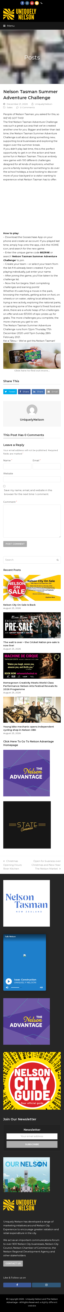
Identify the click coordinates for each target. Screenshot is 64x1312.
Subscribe (32, 1144)
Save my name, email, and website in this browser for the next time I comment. (28, 492)
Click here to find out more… (32, 370)
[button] (9, 25)
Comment (10, 501)
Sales (10, 107)
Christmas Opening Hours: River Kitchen (12, 865)
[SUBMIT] (58, 560)
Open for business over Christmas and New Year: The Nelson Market (46, 865)
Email (37, 460)
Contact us (13, 1263)
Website (8, 473)
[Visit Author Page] (32, 409)
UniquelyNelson (43, 104)
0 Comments (27, 107)
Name (7, 460)
